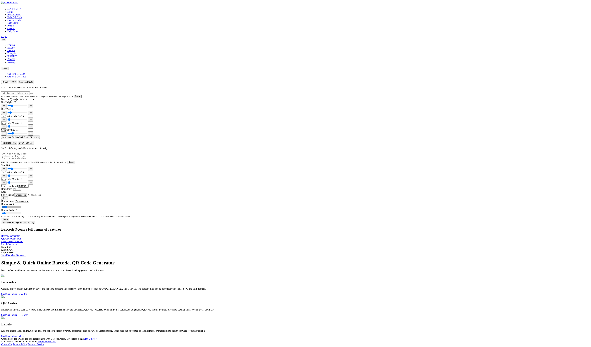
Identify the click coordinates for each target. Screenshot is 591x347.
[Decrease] (3, 106)
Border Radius (9, 210)
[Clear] (31, 93)
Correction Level (9, 186)
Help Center (13, 31)
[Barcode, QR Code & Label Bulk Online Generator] (9, 2)
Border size (7, 204)
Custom (11, 28)
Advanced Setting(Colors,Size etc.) (18, 222)
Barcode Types (8, 99)
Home (10, 11)
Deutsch (11, 50)
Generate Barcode (16, 74)
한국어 (11, 62)
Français (11, 53)
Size (5, 165)
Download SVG (26, 82)
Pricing (10, 25)
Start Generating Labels (12, 336)
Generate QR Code (16, 76)
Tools (4, 68)
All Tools (14, 9)
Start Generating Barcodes (14, 294)
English (11, 45)
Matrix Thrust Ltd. (47, 341)
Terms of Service (36, 344)
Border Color (7, 201)
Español (11, 47)
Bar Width (7, 109)
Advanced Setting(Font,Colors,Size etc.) (20, 137)
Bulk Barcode (14, 14)
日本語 (11, 59)
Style (4, 198)
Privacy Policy (20, 344)
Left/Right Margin (11, 123)
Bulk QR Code (14, 17)
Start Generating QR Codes (14, 315)
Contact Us (6, 344)
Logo (3, 192)
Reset (77, 96)
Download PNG (9, 82)
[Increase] (30, 106)
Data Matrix (13, 23)
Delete (5, 219)
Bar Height (8, 102)
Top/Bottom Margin (12, 116)
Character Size (9, 130)
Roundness (6, 189)
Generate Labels (15, 20)
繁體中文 (12, 56)
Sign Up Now (90, 338)
